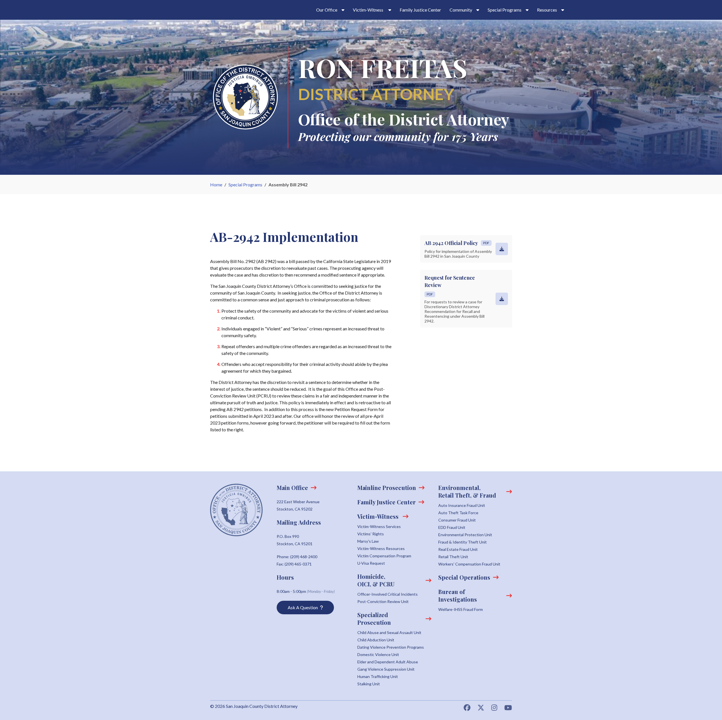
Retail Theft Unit (453, 556)
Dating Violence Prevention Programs (390, 647)
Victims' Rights (370, 533)
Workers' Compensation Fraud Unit (469, 564)
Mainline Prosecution (386, 487)
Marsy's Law (368, 541)
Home (216, 184)
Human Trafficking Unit (377, 676)
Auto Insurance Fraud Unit (461, 505)
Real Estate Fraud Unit (458, 549)
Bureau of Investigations (457, 595)
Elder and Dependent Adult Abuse (387, 661)
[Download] (502, 249)
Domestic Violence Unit (378, 654)
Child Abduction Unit (375, 639)
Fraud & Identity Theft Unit (462, 542)
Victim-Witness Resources (381, 548)
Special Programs (245, 184)
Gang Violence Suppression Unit (386, 669)
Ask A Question (303, 607)
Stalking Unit (368, 683)
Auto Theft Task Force (458, 512)
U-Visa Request (371, 563)
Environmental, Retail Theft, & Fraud (467, 491)
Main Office (292, 487)
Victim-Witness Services (379, 526)
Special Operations (464, 577)
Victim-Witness (378, 516)
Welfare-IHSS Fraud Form (460, 609)
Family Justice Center (420, 9)
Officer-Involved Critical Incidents (387, 594)
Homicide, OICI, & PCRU (376, 580)
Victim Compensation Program (384, 555)
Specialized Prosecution (374, 618)
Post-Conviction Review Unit (383, 601)
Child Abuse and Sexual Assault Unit (389, 632)
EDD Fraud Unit (451, 527)
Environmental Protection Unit (465, 534)
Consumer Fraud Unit (457, 520)
